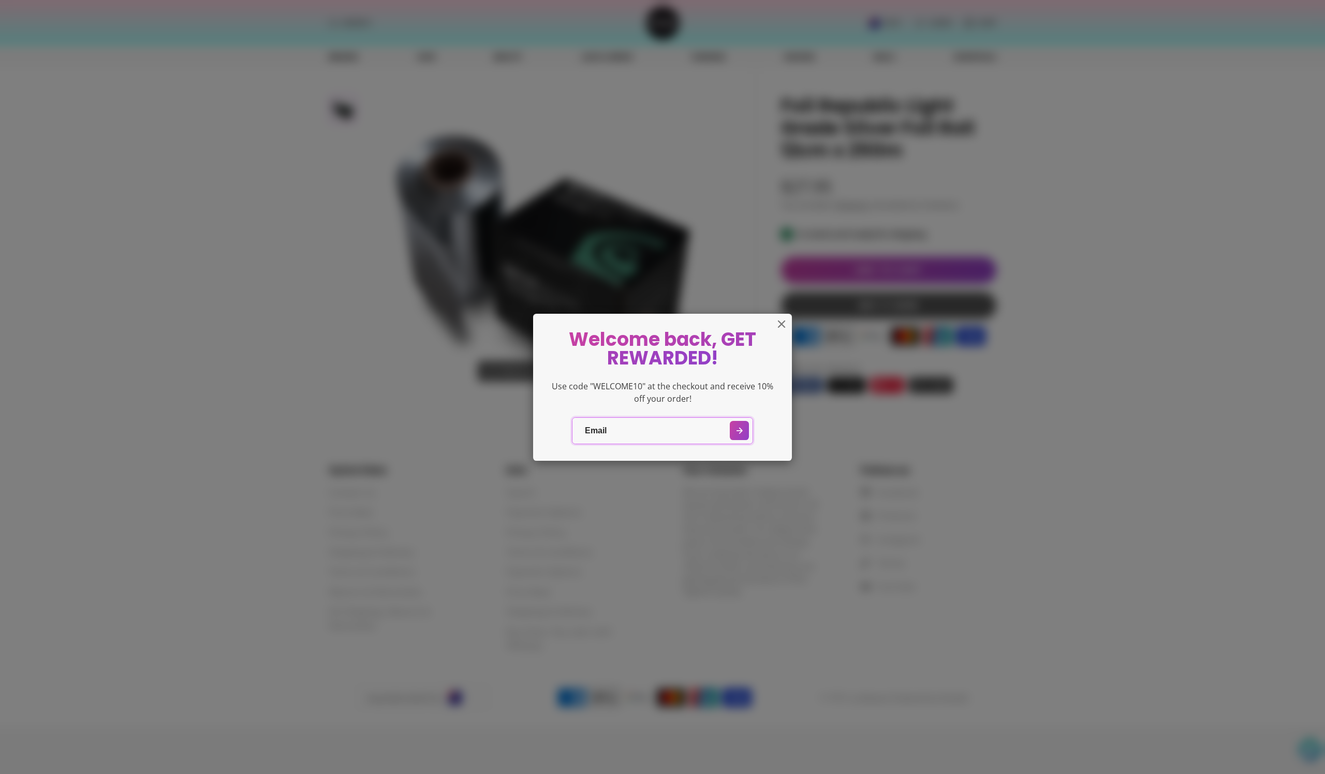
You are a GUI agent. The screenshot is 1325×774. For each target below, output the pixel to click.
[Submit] (739, 430)
